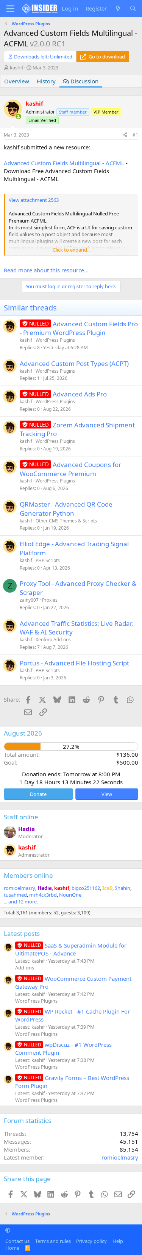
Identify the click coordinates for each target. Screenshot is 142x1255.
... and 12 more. (21, 901)
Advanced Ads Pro (80, 394)
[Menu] (10, 8)
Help (117, 1241)
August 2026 (23, 733)
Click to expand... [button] (72, 249)
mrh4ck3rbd (43, 894)
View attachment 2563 (34, 200)
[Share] (125, 135)
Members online (28, 875)
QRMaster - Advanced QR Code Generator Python (66, 509)
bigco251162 (86, 888)
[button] (8, 1230)
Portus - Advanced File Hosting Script (74, 663)
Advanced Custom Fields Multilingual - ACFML (64, 163)
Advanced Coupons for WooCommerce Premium (70, 469)
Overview (16, 81)
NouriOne (70, 894)
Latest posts (22, 933)
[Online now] (18, 116)
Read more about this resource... (46, 270)
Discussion (83, 81)
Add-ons (24, 967)
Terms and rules (53, 1241)
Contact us (17, 1241)
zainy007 (29, 600)
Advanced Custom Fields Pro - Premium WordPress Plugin (79, 328)
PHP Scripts (48, 560)
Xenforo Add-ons (53, 639)
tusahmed (15, 894)
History (46, 81)
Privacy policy (91, 1241)
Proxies (50, 600)
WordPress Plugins (55, 340)
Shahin (122, 888)
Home (12, 1247)
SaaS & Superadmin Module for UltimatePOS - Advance (70, 949)
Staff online (21, 817)
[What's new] (118, 8)
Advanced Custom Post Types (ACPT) (74, 363)
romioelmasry (19, 888)
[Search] (133, 8)
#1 (135, 135)
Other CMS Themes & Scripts (66, 521)
